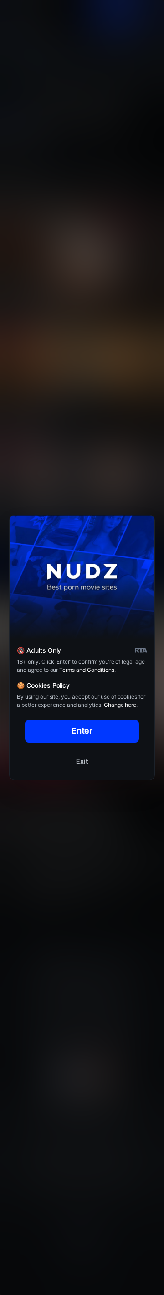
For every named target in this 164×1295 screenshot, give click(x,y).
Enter (82, 730)
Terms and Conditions (86, 669)
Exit (82, 761)
